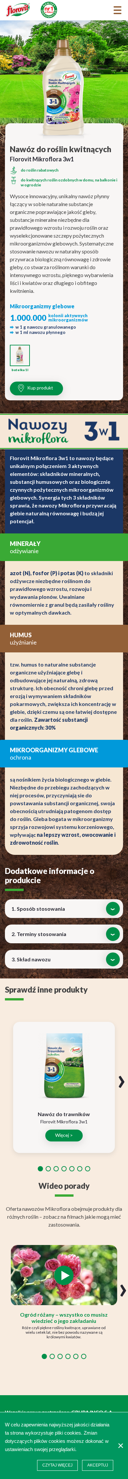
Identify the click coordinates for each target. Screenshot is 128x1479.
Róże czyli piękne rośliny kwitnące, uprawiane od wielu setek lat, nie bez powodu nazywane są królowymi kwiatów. (64, 1332)
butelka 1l (19, 370)
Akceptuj (97, 1465)
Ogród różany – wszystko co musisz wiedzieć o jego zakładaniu (64, 1317)
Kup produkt (40, 387)
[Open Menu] (117, 10)
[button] (40, 1168)
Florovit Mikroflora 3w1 (64, 1121)
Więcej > (64, 1135)
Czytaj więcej (57, 1465)
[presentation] (121, 1078)
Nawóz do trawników (64, 1114)
